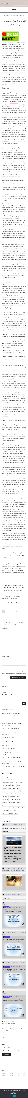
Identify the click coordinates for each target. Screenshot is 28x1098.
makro (11, 799)
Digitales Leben (8, 584)
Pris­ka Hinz (17, 420)
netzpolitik (17, 588)
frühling (13, 785)
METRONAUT (5, 110)
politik (18, 802)
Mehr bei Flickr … (6, 1081)
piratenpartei (8, 590)
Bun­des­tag (20, 42)
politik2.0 (16, 590)
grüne (22, 587)
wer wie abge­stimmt (14, 57)
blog (3, 780)
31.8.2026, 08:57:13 (17, 868)
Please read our (12, 1051)
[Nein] (26, 1093)
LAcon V (7, 907)
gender (4, 788)
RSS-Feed (4, 1064)
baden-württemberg (19, 777)
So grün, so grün (18, 585)
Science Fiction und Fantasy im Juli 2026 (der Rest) (14, 766)
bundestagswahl (15, 780)
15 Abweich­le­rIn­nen (14, 365)
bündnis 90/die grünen (10, 587)
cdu (19, 587)
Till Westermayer (19, 15)
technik (17, 807)
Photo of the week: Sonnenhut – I (9, 732)
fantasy (20, 782)
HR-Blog (22, 517)
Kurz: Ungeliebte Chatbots (8, 737)
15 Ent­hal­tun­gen (8, 93)
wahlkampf (5, 810)
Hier (8, 350)
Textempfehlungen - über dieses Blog (10, 709)
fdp (3, 785)
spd (21, 590)
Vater (16, 64)
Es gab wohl (22, 563)
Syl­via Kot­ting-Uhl (11, 356)
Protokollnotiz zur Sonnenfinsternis (10, 752)
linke (18, 796)
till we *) (21, 3)
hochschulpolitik (6, 791)
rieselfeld (11, 805)
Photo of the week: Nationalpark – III (10, 728)
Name (3, 649)
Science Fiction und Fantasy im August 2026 (12, 723)
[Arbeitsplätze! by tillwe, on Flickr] (5, 88)
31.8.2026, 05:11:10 (15, 996)
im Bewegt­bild (20, 555)
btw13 (7, 780)
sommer (4, 807)
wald (11, 810)
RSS (7, 1030)
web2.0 (15, 810)
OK (14, 1095)
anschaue (4, 367)
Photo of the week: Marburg (8, 748)
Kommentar (5, 628)
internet (22, 793)
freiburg (8, 785)
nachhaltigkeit (18, 799)
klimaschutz (12, 796)
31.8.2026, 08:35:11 (17, 894)
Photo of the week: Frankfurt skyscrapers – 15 (12, 757)
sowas (3, 327)
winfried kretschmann (7, 813)
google (9, 788)
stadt (13, 807)
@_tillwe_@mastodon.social (8, 1023)
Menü (14, 9)
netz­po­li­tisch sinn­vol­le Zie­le (8, 277)
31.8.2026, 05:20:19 (15, 966)
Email (3, 1044)
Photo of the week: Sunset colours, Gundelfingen (13, 761)
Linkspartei (5, 799)
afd (3, 777)
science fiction (18, 805)
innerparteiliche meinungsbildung (10, 793)
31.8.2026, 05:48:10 (15, 937)
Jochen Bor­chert (9, 64)
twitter (22, 807)
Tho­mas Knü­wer (14, 103)
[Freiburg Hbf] (5, 1074)
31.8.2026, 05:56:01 (15, 907)
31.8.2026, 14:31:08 (17, 824)
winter (16, 813)
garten (18, 785)
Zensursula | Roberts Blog (16, 602)
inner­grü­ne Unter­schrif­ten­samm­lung (17, 544)
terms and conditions (16, 1051)
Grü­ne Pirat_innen (19, 445)
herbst (18, 788)
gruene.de (20, 127)
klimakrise (4, 796)
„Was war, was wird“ (13, 521)
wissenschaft (5, 816)
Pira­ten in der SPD (6, 449)
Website (3, 664)
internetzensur (8, 588)
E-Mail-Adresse (6, 656)
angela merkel (9, 777)
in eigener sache (16, 791)
